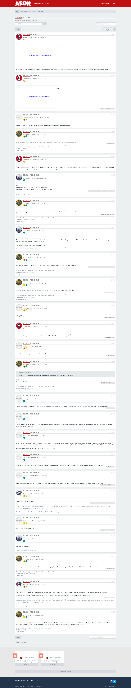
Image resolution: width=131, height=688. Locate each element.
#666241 (112, 343)
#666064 (112, 115)
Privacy (23, 680)
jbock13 (27, 494)
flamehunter (107, 108)
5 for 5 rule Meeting (53, 654)
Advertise (17, 680)
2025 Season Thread (22, 17)
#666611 (112, 536)
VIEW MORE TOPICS (65, 672)
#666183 (112, 255)
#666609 (112, 491)
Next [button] (114, 23)
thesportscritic (92, 190)
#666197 (112, 305)
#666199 (112, 323)
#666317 (112, 432)
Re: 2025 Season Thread (31, 75)
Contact (37, 680)
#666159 (112, 227)
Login (113, 3)
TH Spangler (96, 266)
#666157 (112, 175)
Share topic (107, 29)
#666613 (112, 581)
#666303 (112, 414)
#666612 (112, 556)
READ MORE (26, 664)
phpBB (40, 686)
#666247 (112, 361)
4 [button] (110, 23)
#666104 (112, 131)
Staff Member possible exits (27, 654)
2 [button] (105, 23)
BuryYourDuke (35, 20)
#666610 (112, 518)
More (46, 3)
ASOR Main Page (38, 3)
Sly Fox (29, 20)
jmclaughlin (28, 178)
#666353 (112, 454)
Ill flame (27, 37)
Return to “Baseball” (21, 642)
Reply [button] (18, 29)
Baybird (102, 108)
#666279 (112, 396)
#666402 (112, 473)
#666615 (112, 612)
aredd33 (27, 134)
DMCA (27, 680)
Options (93, 637)
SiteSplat (31, 686)
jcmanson (24, 20)
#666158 (112, 200)
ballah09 (27, 308)
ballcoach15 (102, 190)
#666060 (112, 34)
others (108, 190)
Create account (105, 3)
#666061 (112, 75)
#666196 (112, 280)
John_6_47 (28, 399)
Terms (32, 680)
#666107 (112, 156)
